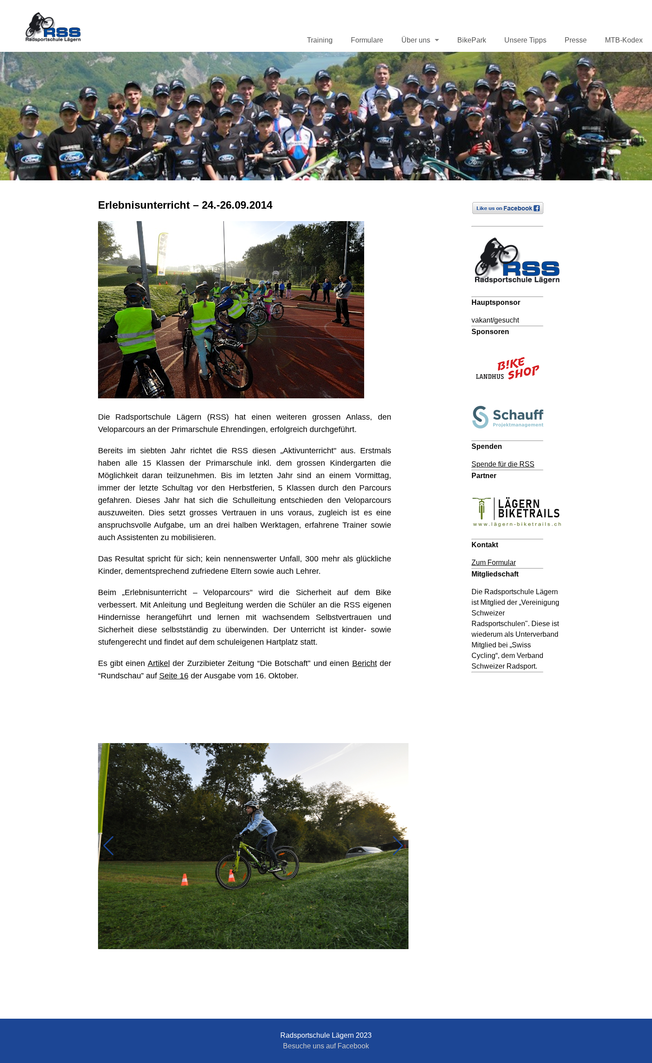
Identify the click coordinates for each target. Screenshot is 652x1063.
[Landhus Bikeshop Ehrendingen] (511, 391)
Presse (576, 40)
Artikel (159, 663)
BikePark (471, 40)
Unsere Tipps (525, 40)
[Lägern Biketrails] (520, 533)
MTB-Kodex (624, 40)
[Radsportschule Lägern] (520, 291)
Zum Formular (493, 562)
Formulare (367, 40)
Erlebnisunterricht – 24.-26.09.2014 (185, 205)
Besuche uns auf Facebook (326, 1046)
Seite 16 (174, 675)
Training (320, 40)
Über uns (415, 40)
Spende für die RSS (502, 464)
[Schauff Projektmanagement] (511, 435)
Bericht (364, 663)
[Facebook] (511, 220)
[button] (108, 846)
